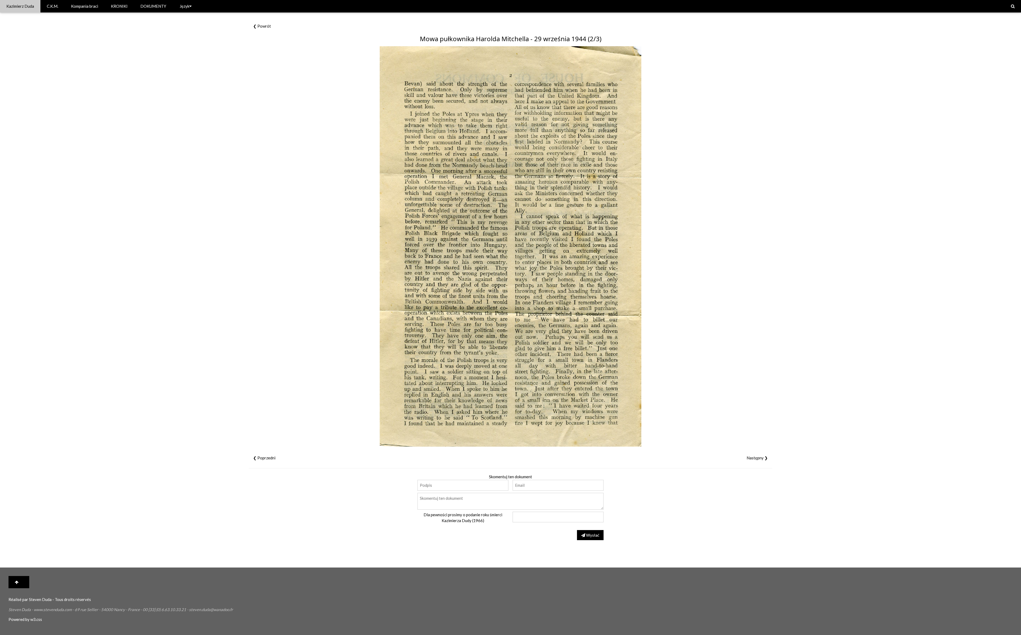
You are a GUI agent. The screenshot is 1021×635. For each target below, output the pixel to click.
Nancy (119, 609)
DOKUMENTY (153, 6)
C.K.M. (52, 6)
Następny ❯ (757, 457)
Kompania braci (84, 6)
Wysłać (592, 535)
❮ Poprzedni (264, 457)
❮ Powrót (262, 26)
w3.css (36, 619)
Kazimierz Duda (20, 6)
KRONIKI (119, 6)
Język (184, 6)
